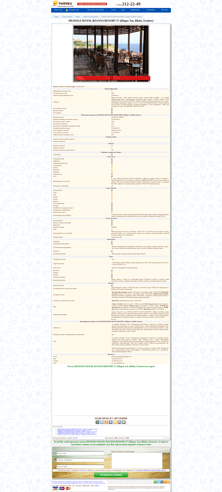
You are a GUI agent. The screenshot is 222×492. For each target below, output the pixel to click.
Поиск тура (58, 10)
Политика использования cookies (96, 483)
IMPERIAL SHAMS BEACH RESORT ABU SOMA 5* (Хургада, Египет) (77, 431)
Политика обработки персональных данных (64, 481)
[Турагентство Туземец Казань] (62, 6)
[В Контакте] (161, 483)
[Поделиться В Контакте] (111, 422)
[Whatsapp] (155, 483)
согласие (82, 470)
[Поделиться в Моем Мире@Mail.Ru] (97, 422)
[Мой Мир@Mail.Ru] (168, 483)
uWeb (97, 486)
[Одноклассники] (165, 483)
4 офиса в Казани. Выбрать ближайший (92, 4)
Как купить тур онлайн (96, 10)
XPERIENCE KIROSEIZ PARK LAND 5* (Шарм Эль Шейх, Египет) (76, 433)
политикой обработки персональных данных (150, 470)
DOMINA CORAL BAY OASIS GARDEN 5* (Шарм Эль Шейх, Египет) (77, 434)
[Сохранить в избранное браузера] (115, 422)
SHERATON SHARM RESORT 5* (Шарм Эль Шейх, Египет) (74, 430)
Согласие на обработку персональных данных (90, 481)
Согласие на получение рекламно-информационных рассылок (69, 483)
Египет (75, 438)
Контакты (164, 10)
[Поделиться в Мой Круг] (102, 422)
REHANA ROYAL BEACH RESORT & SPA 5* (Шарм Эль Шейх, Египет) (77, 429)
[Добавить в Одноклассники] (106, 422)
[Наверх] (119, 422)
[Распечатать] (124, 422)
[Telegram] (158, 483)
